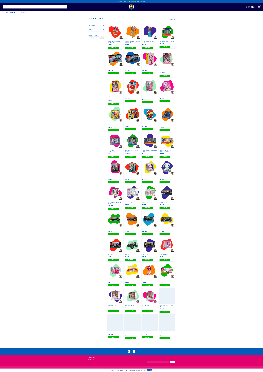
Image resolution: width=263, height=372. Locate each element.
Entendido (149, 370)
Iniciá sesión (253, 6)
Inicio (89, 16)
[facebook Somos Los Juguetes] (134, 351)
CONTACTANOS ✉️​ (14, 12)
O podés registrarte (252, 7)
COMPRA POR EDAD (94, 16)
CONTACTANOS (91, 359)
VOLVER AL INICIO (91, 357)
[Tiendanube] (170, 367)
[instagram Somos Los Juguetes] (129, 351)
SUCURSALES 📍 (23, 12)
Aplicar (101, 37)
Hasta (95, 35)
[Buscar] (65, 7)
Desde (90, 35)
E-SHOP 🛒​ (6, 12)
